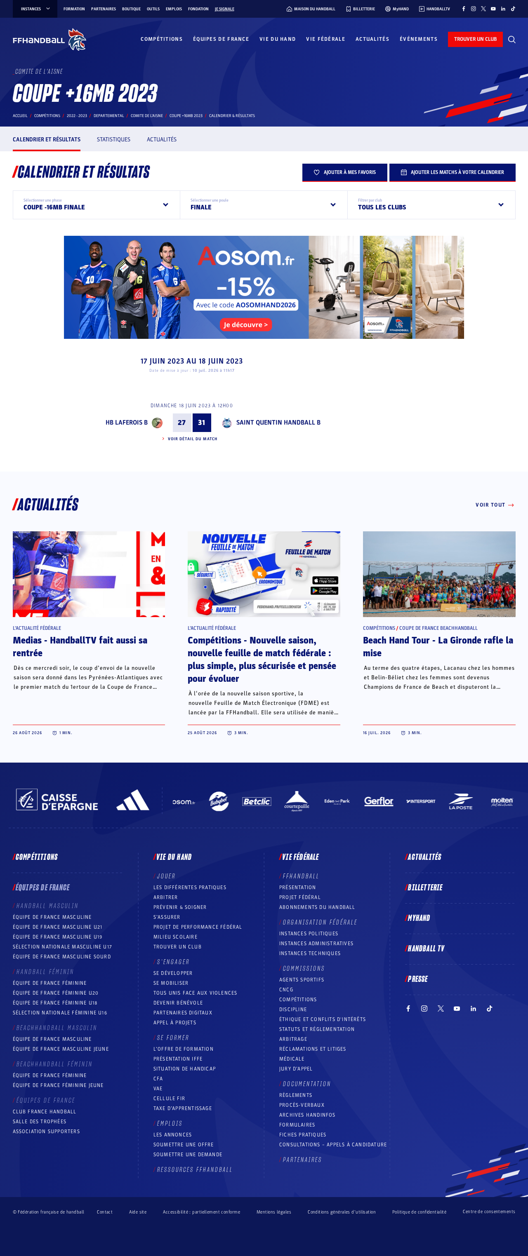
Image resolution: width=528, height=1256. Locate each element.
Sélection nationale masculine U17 (63, 947)
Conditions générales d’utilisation (342, 1212)
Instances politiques (308, 934)
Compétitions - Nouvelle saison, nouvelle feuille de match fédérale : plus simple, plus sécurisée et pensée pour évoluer (262, 660)
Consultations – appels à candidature (333, 1145)
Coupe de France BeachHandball (438, 628)
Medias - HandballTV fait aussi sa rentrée (80, 647)
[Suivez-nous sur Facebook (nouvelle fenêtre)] (463, 8)
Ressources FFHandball (195, 1170)
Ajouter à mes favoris (350, 172)
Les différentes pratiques (189, 887)
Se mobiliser (171, 983)
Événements (419, 39)
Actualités (372, 39)
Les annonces (172, 1135)
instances (31, 9)
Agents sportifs (301, 980)
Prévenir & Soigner (180, 907)
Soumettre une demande (187, 1154)
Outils (153, 9)
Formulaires (297, 1125)
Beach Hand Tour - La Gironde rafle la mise (438, 647)
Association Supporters (46, 1131)
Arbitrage (293, 1039)
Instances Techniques (310, 953)
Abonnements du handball (317, 907)
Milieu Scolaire (175, 937)
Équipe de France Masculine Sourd (62, 957)
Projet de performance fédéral (198, 927)
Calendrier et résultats (46, 139)
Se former (173, 1038)
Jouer (166, 876)
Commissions (304, 968)
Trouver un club (177, 947)
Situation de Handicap (184, 1069)
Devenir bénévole (178, 1003)
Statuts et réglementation (317, 1029)
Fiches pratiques (302, 1135)
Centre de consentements (489, 1211)
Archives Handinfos (307, 1115)
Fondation (198, 9)
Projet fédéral (300, 897)
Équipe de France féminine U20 (56, 993)
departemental (109, 115)
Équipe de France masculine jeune (61, 1049)
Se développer (173, 973)
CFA (158, 1079)
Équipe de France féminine (50, 983)
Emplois (174, 9)
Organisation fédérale (320, 922)
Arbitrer (165, 897)
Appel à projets (174, 1023)
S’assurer (167, 917)
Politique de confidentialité (419, 1212)
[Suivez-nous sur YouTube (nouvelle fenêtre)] (493, 8)
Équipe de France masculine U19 (58, 937)
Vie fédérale (325, 39)
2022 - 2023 (77, 115)
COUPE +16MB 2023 (186, 115)
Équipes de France (221, 39)
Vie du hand (277, 39)
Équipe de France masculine (52, 917)
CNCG (286, 990)
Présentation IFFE (178, 1059)
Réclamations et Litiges (312, 1049)
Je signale (224, 9)
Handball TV (426, 949)
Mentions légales (274, 1212)
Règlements (295, 1095)
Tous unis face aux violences (195, 993)
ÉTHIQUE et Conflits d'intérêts (322, 1019)
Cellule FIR (169, 1098)
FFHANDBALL (301, 876)
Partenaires (103, 9)
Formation (74, 9)
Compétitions (162, 39)
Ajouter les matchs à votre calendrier (457, 172)
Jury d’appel (296, 1069)
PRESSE (418, 979)
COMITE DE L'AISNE (147, 115)
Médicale (292, 1059)
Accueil (20, 115)
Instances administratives (316, 943)
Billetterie (425, 888)
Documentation (307, 1084)
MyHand (419, 918)
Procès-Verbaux (302, 1105)
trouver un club (475, 39)
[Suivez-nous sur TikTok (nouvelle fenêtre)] (513, 8)
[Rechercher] (512, 39)
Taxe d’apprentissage (182, 1108)
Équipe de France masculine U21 (58, 927)
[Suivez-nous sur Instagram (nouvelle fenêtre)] (473, 8)
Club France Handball (45, 1112)
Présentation (297, 887)
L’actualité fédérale (37, 628)
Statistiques (113, 139)
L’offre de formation (183, 1049)
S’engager (173, 962)
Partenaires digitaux (182, 1013)
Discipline (293, 1009)
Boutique (131, 9)
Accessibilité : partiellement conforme (201, 1212)
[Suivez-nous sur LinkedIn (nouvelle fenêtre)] (503, 8)
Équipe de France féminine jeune (58, 1085)
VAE (158, 1089)
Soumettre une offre (183, 1145)
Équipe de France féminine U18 (55, 1003)
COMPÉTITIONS (298, 999)
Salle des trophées (40, 1122)
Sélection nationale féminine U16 (60, 1013)
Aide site (137, 1212)
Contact (105, 1212)
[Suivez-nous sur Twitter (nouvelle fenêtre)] (483, 8)
